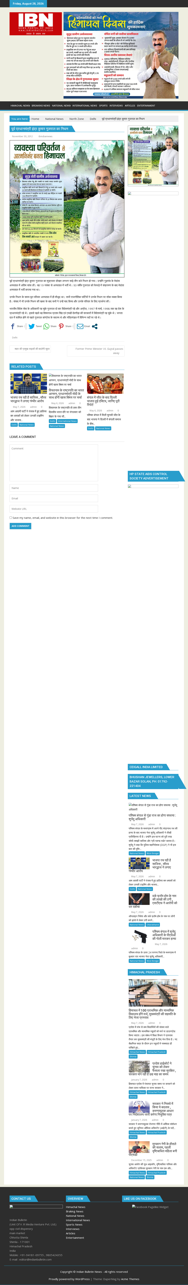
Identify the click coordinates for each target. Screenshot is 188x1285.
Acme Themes (130, 1279)
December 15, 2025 (141, 1160)
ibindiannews (45, 136)
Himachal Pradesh (157, 1051)
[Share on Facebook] (16, 326)
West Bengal (153, 853)
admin (33, 406)
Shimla (133, 1056)
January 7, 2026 (139, 1079)
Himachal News (137, 1051)
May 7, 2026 (18, 406)
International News (67, 421)
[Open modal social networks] (94, 326)
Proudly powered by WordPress (69, 1279)
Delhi (14, 337)
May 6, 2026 (57, 403)
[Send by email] (83, 326)
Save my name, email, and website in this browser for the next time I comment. (63, 517)
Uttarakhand (153, 924)
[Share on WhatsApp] (50, 326)
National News (27, 424)
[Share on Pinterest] (64, 326)
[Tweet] (35, 326)
